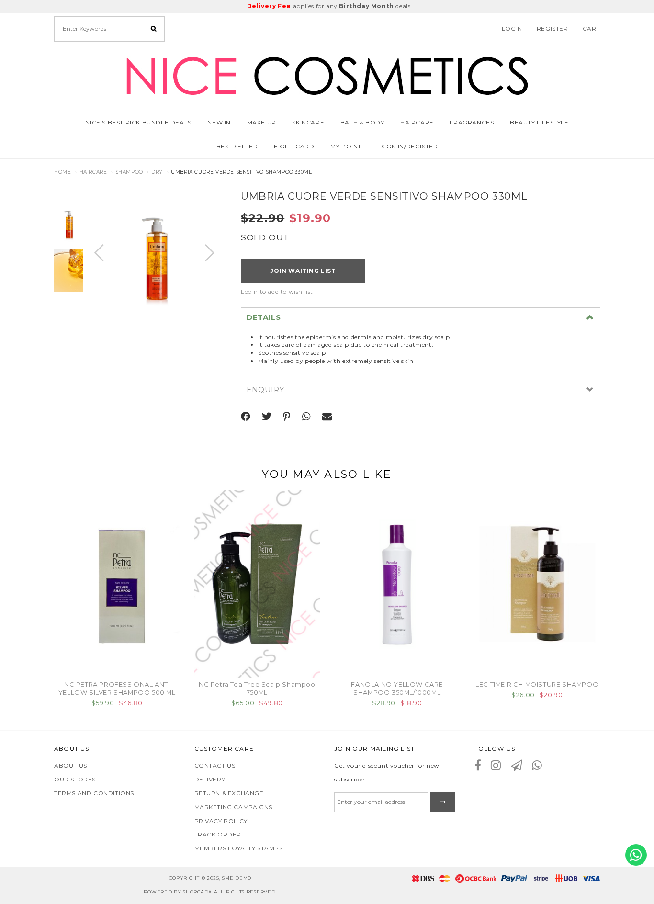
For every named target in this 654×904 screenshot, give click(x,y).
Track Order (218, 834)
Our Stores (75, 779)
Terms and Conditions (94, 793)
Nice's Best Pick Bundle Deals (138, 122)
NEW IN (219, 122)
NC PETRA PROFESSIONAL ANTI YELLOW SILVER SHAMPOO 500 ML (117, 688)
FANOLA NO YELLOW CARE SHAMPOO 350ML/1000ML (397, 688)
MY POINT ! (347, 146)
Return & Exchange (229, 793)
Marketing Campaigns (233, 807)
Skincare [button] (308, 122)
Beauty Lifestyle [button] (539, 122)
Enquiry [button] (265, 390)
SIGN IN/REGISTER (409, 146)
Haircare (93, 172)
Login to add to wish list (277, 291)
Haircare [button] (417, 122)
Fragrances (472, 122)
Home (62, 172)
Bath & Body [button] (362, 122)
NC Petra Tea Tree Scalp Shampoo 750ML (257, 688)
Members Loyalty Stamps (238, 848)
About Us (70, 765)
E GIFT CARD (294, 146)
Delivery (210, 779)
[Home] (327, 74)
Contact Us (215, 765)
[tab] (420, 317)
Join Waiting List (303, 270)
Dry (157, 172)
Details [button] (264, 318)
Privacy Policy (221, 821)
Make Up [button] (261, 122)
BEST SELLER (237, 146)
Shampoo (129, 172)
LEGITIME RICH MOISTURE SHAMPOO (536, 684)
